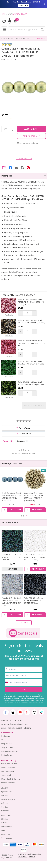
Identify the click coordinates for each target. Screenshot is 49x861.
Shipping (4, 819)
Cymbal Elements (8, 783)
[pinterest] (27, 712)
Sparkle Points (6, 792)
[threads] (34, 712)
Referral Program (8, 799)
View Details (9, 315)
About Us (4, 788)
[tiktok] (41, 712)
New (3, 740)
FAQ (3, 830)
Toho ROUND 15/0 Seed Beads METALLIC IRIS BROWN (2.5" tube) (31, 321)
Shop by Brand (7, 747)
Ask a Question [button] (25, 434)
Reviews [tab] (6, 441)
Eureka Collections (8, 767)
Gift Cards (5, 803)
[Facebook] (10, 167)
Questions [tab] (21, 441)
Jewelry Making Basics (9, 751)
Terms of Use (36, 854)
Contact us (5, 834)
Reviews (4, 795)
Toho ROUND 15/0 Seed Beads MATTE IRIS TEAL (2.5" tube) (11, 557)
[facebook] (6, 712)
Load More (24, 622)
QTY (5, 129)
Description (6, 175)
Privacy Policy (32, 702)
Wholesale (5, 811)
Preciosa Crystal (7, 771)
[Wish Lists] (4, 21)
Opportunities (6, 838)
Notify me (12, 569)
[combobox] (23, 29)
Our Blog (4, 807)
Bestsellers (5, 736)
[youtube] (20, 712)
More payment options (27, 143)
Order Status (6, 815)
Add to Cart (31, 128)
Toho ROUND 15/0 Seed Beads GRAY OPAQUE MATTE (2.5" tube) (33, 600)
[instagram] (13, 712)
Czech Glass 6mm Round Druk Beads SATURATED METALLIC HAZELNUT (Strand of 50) (34, 497)
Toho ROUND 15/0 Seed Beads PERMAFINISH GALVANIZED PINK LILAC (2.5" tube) (31, 302)
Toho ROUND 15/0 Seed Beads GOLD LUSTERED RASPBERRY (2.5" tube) (32, 343)
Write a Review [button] (24, 428)
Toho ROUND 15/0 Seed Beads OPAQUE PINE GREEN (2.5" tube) (31, 362)
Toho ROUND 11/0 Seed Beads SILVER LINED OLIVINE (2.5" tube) (31, 383)
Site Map (32, 856)
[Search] (42, 29)
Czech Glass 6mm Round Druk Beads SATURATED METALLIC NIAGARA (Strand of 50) (11, 497)
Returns (4, 823)
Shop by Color (6, 743)
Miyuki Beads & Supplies (10, 779)
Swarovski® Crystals (9, 764)
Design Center (6, 755)
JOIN (23, 689)
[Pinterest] (28, 167)
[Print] (22, 167)
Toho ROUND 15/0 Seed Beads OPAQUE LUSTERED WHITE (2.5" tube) (34, 557)
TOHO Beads (6, 775)
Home (3, 38)
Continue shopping (24, 158)
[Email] (16, 167)
